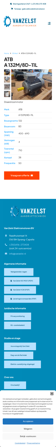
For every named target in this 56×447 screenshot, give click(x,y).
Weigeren (28, 429)
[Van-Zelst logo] (20, 16)
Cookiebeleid (20, 443)
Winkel (15, 53)
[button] (52, 393)
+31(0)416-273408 (19, 244)
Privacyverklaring (33, 443)
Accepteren (28, 421)
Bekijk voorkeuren (28, 436)
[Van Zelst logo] (28, 206)
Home (6, 53)
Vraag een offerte (21, 175)
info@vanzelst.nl (17, 253)
